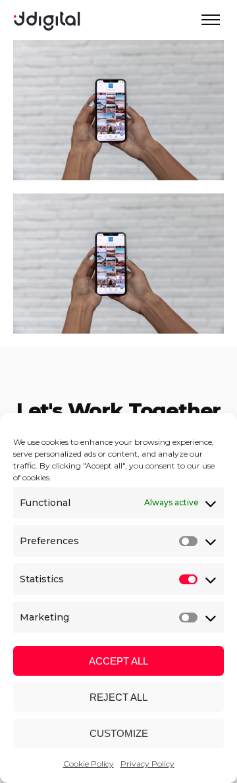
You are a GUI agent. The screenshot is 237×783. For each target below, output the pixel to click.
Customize (119, 733)
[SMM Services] (118, 171)
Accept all (118, 661)
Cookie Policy (88, 764)
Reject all (118, 697)
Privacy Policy (147, 764)
